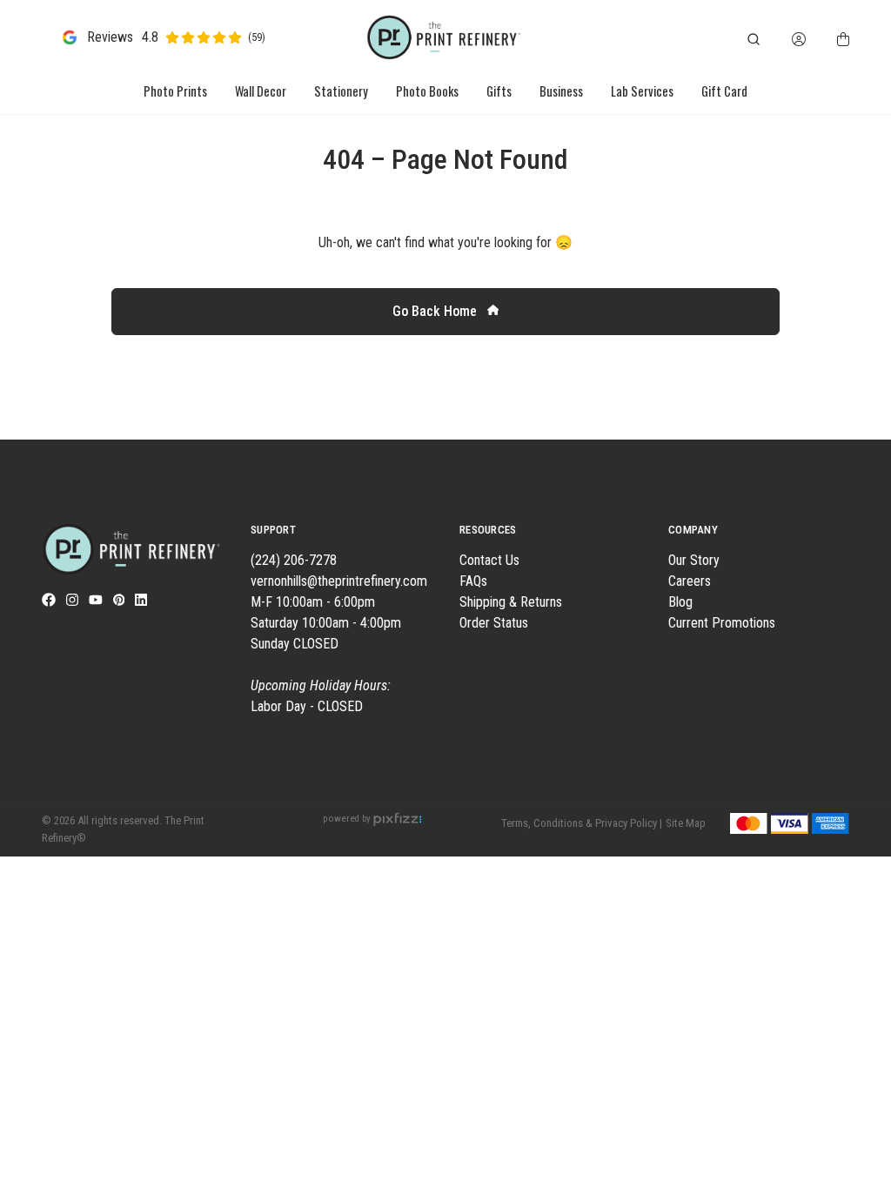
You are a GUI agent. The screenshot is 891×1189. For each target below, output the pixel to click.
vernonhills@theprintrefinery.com (339, 581)
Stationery (341, 91)
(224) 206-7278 (294, 560)
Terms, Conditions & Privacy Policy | (581, 823)
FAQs (473, 581)
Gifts (499, 91)
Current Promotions (721, 623)
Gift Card (724, 91)
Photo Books (427, 91)
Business (561, 91)
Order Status (493, 623)
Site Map (686, 823)
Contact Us (489, 560)
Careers (689, 581)
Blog (680, 602)
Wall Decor (260, 91)
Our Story (694, 560)
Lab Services (642, 91)
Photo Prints (175, 91)
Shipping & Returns (510, 602)
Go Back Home (436, 311)
